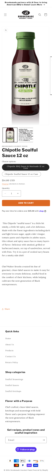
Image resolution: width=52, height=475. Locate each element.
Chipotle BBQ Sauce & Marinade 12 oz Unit (25, 167)
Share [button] (7, 309)
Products (9, 350)
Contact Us (10, 356)
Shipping (5, 184)
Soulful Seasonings (14, 379)
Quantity (6, 188)
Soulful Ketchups (13, 391)
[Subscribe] (44, 440)
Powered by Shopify (40, 470)
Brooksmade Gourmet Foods (21, 470)
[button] (5, 15)
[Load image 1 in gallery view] (10, 135)
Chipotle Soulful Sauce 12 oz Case (21, 174)
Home (8, 338)
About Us (9, 344)
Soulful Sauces (12, 385)
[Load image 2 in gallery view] (26, 135)
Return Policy (11, 362)
